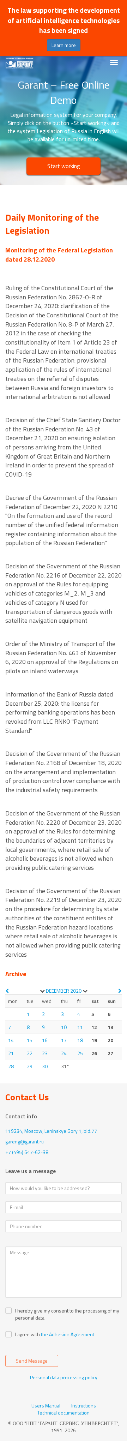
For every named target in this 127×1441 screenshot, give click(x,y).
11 (80, 1027)
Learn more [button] (64, 45)
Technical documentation (63, 1412)
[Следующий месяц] (120, 990)
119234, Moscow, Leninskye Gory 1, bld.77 (51, 1131)
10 (64, 1027)
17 (64, 1040)
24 (64, 1053)
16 (45, 1040)
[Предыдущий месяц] (7, 990)
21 (11, 1053)
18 (80, 1040)
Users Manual (45, 1405)
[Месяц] (42, 990)
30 (45, 1066)
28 (11, 1066)
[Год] (85, 990)
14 (11, 1040)
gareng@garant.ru (24, 1141)
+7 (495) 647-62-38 (26, 1152)
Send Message (32, 1360)
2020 (75, 990)
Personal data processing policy (63, 1377)
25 (80, 1053)
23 (45, 1053)
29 (29, 1066)
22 (29, 1053)
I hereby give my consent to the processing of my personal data (67, 1314)
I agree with (27, 1334)
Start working (63, 166)
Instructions (83, 1405)
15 (29, 1040)
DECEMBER (57, 990)
